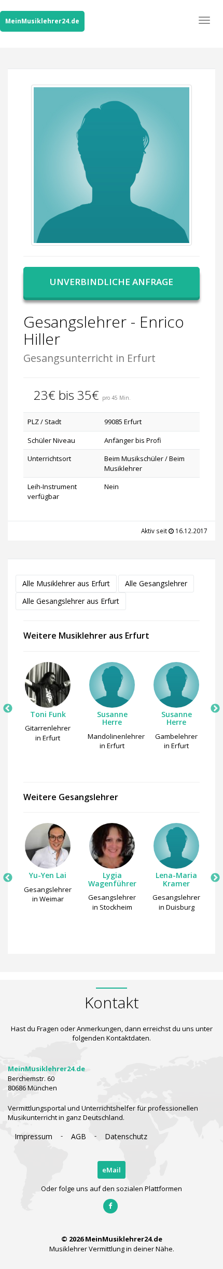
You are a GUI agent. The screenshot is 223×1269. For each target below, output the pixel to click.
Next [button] (215, 709)
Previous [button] (8, 709)
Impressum (33, 1136)
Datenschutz (126, 1136)
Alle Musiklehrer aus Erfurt (66, 583)
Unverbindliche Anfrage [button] (111, 282)
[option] (48, 705)
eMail (111, 1169)
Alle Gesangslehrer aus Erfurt (70, 601)
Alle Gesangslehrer (156, 583)
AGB (78, 1136)
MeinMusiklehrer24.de (42, 21)
